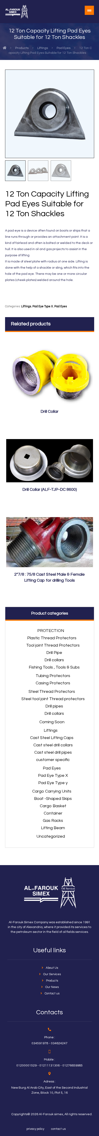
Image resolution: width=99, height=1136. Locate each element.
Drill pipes (54, 706)
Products (52, 980)
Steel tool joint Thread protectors (53, 699)
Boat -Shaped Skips (53, 798)
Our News (52, 987)
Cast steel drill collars (53, 745)
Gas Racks (53, 820)
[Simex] (16, 12)
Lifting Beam (53, 828)
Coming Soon (51, 722)
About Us (52, 967)
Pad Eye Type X (42, 306)
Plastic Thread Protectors (51, 638)
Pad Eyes (60, 306)
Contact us (52, 993)
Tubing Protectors (53, 676)
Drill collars (54, 660)
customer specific (53, 760)
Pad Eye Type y (53, 783)
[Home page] (4, 48)
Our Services (52, 974)
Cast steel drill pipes (53, 752)
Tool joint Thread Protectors (53, 645)
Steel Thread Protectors (52, 691)
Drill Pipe (54, 652)
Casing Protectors (53, 683)
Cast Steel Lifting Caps (51, 738)
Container (53, 813)
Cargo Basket (53, 806)
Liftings (26, 306)
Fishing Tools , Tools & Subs (54, 667)
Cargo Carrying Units (51, 791)
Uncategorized (50, 836)
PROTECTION (50, 631)
